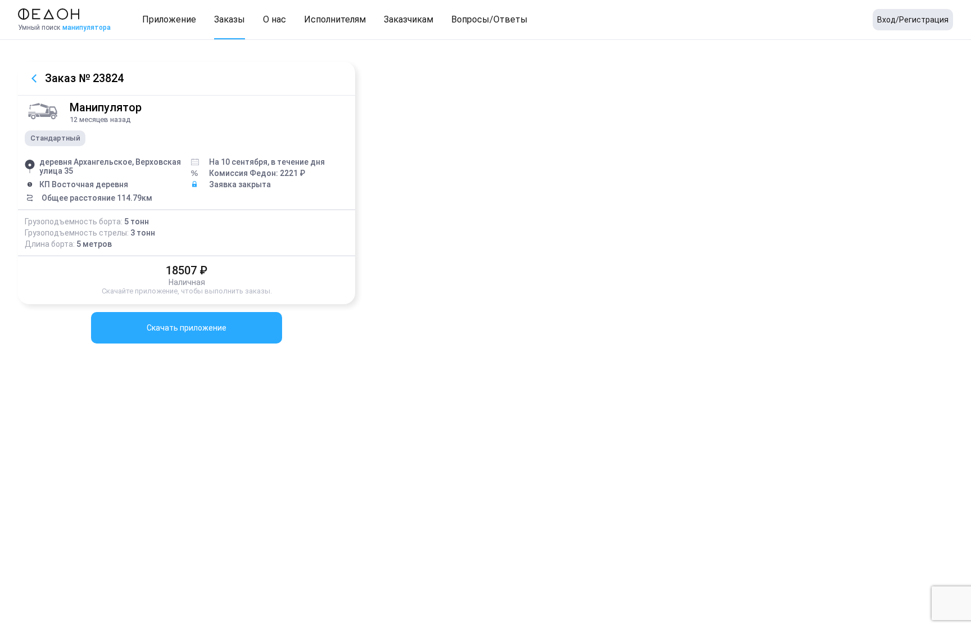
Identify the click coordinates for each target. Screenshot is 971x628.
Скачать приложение (186, 327)
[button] (169, 19)
